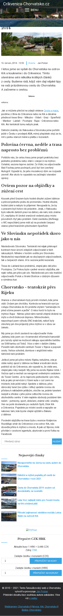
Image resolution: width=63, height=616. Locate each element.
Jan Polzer (42, 591)
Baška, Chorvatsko (31, 610)
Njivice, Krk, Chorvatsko (44, 606)
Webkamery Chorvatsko (17, 606)
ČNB (34, 550)
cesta (32, 63)
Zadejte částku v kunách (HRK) (31, 568)
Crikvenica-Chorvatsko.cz (26, 4)
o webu (33, 598)
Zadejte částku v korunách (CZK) (31, 556)
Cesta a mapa (51, 110)
